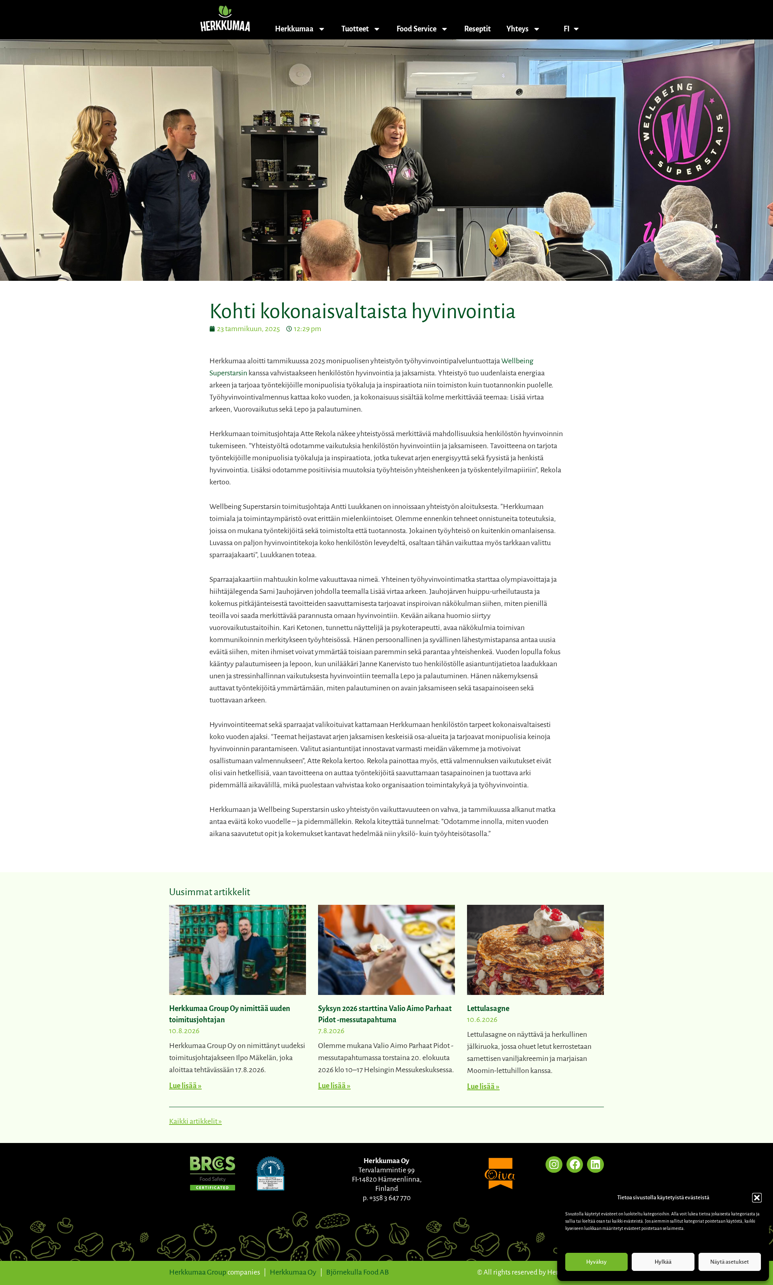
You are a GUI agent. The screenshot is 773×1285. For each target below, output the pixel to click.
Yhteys (517, 29)
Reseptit (477, 29)
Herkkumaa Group (197, 1272)
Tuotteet (355, 29)
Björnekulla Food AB (357, 1272)
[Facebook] (574, 1164)
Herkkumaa (294, 29)
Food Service (416, 29)
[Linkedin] (595, 1164)
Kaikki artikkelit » (195, 1121)
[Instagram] (554, 1164)
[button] (757, 1198)
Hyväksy (596, 1262)
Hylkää (663, 1262)
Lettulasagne (488, 1009)
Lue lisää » (185, 1086)
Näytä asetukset (729, 1262)
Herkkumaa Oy (293, 1272)
